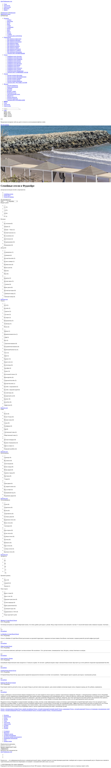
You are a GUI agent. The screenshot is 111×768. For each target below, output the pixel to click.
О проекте (7, 731)
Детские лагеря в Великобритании (16, 76)
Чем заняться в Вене (12, 43)
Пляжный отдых (11, 92)
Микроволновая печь (10, 334)
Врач (6, 273)
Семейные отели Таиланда (14, 68)
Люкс (6, 580)
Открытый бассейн (10, 380)
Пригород (7, 476)
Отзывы (6, 725)
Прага (8, 31)
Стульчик (7, 284)
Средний (7, 583)
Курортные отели (9, 519)
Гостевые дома (9, 516)
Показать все (4, 299)
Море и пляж (8, 593)
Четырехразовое (9, 242)
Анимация (8, 255)
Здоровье (9, 88)
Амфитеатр (8, 405)
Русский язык (8, 392)
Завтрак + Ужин (9, 229)
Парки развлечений (12, 87)
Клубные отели (9, 536)
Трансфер (7, 368)
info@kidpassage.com (6, 1)
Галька (6, 423)
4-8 (5, 213)
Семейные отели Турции (14, 69)
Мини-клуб (8, 267)
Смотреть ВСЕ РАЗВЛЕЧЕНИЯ (16, 53)
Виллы (7, 510)
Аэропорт (7, 457)
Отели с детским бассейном (24, 710)
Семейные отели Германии (14, 59)
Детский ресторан (10, 290)
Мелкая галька (9, 420)
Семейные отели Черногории (15, 71)
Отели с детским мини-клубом (9, 709)
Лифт (6, 356)
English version (8, 741)
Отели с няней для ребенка (25, 709)
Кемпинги (7, 542)
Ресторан (7, 317)
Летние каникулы (12, 97)
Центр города (8, 466)
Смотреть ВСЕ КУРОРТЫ (14, 36)
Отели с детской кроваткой (77, 709)
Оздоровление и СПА (11, 611)
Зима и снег (8, 596)
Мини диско (8, 287)
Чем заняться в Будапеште (14, 41)
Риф (6, 429)
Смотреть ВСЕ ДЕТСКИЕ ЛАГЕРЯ (17, 82)
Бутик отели (8, 533)
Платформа (8, 426)
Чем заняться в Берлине (13, 40)
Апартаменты (8, 513)
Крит (8, 30)
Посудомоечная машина (11, 346)
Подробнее (6, 124)
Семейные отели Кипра (13, 65)
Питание (9, 90)
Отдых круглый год (10, 614)
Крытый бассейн (9, 383)
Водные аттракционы (11, 442)
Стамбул (9, 34)
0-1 (5, 207)
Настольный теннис (10, 374)
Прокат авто (8, 362)
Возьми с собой (11, 91)
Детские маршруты (12, 85)
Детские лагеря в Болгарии (14, 75)
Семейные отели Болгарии (14, 57)
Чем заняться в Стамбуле (14, 50)
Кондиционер (8, 320)
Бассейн (7, 308)
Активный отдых (9, 608)
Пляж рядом (8, 483)
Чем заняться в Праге (13, 47)
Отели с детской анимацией (8, 710)
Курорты (6, 18)
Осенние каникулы (12, 98)
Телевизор (7, 323)
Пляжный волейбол (10, 449)
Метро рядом (8, 470)
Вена (8, 24)
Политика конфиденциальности (13, 737)
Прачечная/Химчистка (11, 349)
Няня (6, 270)
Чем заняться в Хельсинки (14, 52)
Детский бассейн (9, 258)
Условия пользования (10, 735)
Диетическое (8, 239)
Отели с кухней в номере (39, 710)
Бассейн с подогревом (11, 386)
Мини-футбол (8, 377)
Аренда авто (7, 7)
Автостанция (8, 463)
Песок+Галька (9, 416)
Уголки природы (9, 602)
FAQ (5, 740)
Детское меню (8, 281)
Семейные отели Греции (14, 60)
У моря (7, 479)
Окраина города (9, 473)
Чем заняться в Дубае (13, 44)
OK (2, 124)
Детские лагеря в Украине (14, 78)
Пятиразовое (8, 245)
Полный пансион (9, 232)
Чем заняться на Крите (13, 46)
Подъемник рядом (10, 495)
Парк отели (8, 545)
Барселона (10, 21)
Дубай (9, 25)
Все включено (8, 236)
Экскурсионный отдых (13, 94)
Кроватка (7, 278)
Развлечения (7, 37)
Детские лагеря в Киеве (13, 79)
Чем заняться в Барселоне (14, 38)
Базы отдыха (8, 530)
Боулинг (7, 399)
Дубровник (10, 27)
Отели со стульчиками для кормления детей (97, 709)
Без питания (8, 223)
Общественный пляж (10, 435)
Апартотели (8, 507)
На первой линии (9, 486)
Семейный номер (9, 293)
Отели (5, 55)
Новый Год (10, 95)
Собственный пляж (10, 432)
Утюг (6, 352)
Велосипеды (8, 365)
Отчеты (6, 728)
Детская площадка (10, 439)
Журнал (6, 84)
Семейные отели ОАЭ (13, 66)
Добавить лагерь (8, 734)
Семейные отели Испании (14, 63)
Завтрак (7, 226)
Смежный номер (9, 296)
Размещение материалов (10, 738)
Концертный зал (9, 396)
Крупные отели (9, 552)
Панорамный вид (9, 492)
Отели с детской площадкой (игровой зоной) (45, 709)
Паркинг (7, 359)
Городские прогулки (10, 599)
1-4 (5, 210)
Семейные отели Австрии (14, 56)
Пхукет (9, 33)
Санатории (8, 526)
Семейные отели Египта (14, 62)
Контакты (6, 8)
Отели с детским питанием (54, 710)
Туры (5, 4)
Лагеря (6, 74)
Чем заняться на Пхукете (14, 49)
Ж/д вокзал (8, 460)
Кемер (9, 28)
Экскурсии (7, 5)
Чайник (7, 331)
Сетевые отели (9, 548)
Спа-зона (7, 314)
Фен (6, 340)
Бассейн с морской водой (12, 389)
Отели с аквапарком (64, 709)
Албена (9, 20)
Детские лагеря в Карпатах (14, 81)
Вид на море (8, 489)
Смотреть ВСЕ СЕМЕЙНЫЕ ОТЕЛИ (17, 72)
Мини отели (8, 523)
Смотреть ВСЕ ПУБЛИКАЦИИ (16, 100)
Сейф (6, 337)
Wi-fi (6, 305)
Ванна (6, 326)
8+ (5, 216)
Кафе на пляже (9, 446)
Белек (8, 22)
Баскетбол (7, 402)
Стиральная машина (10, 343)
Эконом (7, 586)
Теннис (7, 371)
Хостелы (7, 539)
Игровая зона (8, 264)
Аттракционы (8, 252)
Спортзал (7, 311)
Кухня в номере (9, 261)
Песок (6, 413)
